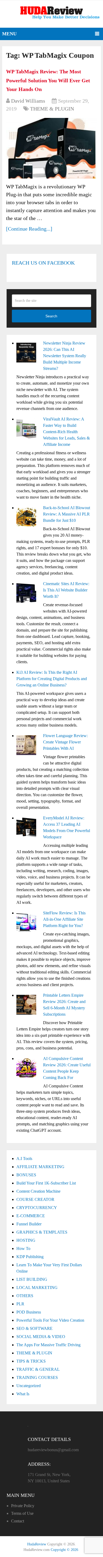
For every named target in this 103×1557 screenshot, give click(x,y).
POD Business (28, 1312)
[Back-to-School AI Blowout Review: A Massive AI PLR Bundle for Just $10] (27, 518)
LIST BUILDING (31, 1279)
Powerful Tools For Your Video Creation (50, 1320)
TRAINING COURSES (37, 1377)
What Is (22, 1394)
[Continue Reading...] (29, 229)
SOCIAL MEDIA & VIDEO (40, 1336)
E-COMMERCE (30, 1216)
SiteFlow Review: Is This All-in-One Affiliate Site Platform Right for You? (64, 919)
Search (51, 316)
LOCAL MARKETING (37, 1287)
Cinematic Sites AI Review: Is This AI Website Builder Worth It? (66, 590)
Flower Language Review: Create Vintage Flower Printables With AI (65, 742)
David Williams (28, 101)
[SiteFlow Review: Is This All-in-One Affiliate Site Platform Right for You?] (27, 923)
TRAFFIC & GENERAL (38, 1369)
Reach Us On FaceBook (43, 263)
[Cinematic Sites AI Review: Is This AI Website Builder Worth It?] (27, 594)
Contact (17, 1521)
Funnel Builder (28, 1224)
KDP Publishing (30, 1256)
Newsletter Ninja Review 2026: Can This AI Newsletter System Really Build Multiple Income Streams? (64, 356)
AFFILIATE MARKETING (40, 1166)
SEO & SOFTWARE (34, 1328)
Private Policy (22, 1505)
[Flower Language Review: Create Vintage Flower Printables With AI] (27, 746)
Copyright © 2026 (64, 1550)
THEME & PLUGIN (52, 109)
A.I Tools (24, 1158)
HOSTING (25, 1240)
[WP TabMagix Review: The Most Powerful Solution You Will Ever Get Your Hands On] (51, 148)
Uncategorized (28, 1385)
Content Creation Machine (38, 1191)
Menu (9, 33)
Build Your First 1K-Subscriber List (46, 1183)
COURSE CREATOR (35, 1199)
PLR (20, 1304)
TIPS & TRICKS (31, 1361)
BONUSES (26, 1175)
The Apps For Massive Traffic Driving (48, 1345)
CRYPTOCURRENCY (36, 1207)
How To (23, 1248)
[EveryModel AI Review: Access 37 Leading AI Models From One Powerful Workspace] (27, 828)
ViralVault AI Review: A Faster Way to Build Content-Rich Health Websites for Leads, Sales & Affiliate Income (66, 432)
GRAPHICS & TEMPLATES (41, 1232)
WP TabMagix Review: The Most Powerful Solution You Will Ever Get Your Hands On (48, 80)
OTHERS (24, 1295)
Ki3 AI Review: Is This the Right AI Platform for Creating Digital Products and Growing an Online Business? (51, 678)
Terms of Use (22, 1513)
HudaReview (36, 1544)
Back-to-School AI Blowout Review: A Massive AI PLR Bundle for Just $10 (66, 514)
